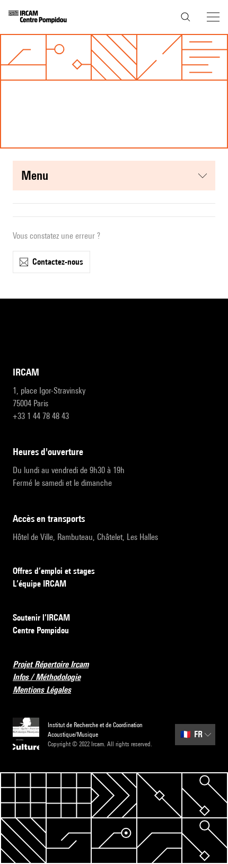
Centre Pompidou (41, 630)
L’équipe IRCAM (39, 584)
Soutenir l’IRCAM (41, 618)
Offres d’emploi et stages (54, 571)
